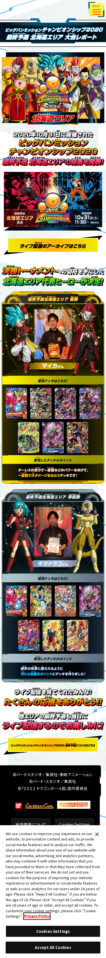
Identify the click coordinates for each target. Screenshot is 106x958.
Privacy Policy (37, 916)
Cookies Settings (74, 824)
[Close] (97, 834)
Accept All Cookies (53, 947)
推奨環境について (31, 824)
